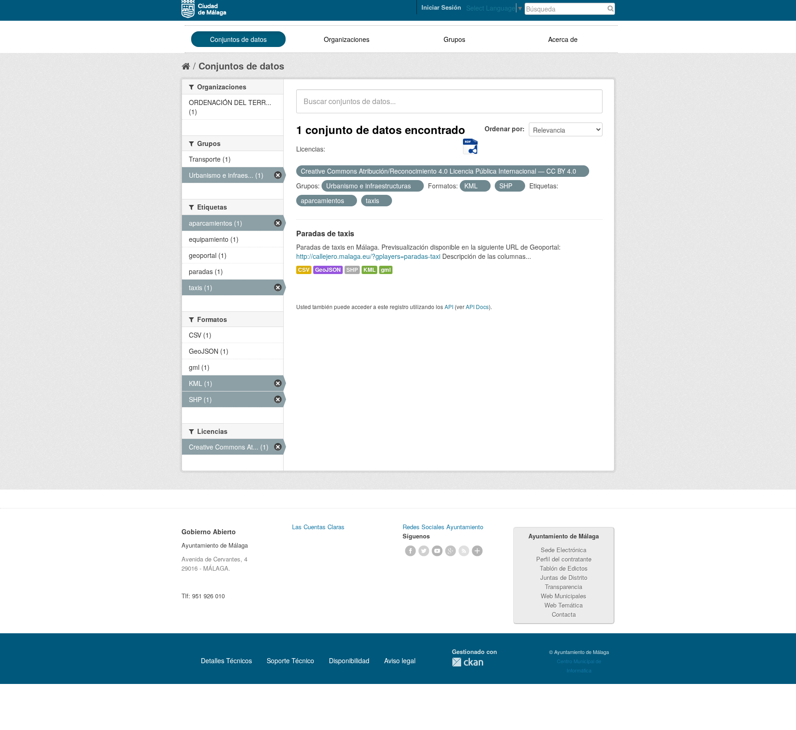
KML (369, 270)
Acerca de (563, 39)
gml (386, 270)
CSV (304, 270)
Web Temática (563, 605)
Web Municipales (563, 595)
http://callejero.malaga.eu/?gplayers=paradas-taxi (368, 256)
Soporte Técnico (290, 660)
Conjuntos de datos (238, 39)
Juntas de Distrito (563, 577)
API (449, 306)
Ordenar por (503, 128)
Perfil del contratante (563, 559)
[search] (589, 106)
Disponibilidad (349, 660)
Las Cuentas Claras (318, 526)
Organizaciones (346, 39)
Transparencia (563, 586)
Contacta (564, 614)
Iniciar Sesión (441, 7)
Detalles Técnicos (226, 660)
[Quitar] (581, 171)
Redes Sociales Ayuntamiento (443, 526)
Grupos (454, 39)
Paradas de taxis (325, 233)
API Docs (477, 306)
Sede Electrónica (563, 549)
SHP (352, 270)
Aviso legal (400, 660)
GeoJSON (328, 270)
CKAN (467, 662)
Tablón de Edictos (564, 568)
